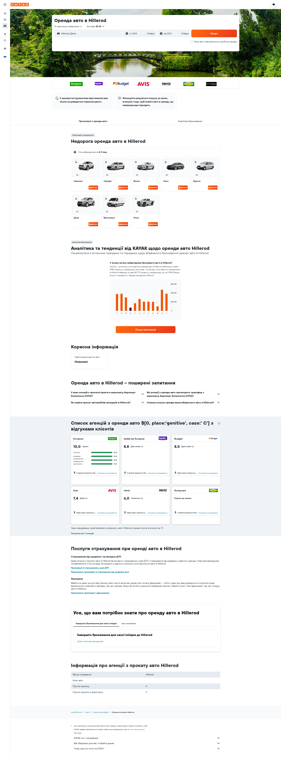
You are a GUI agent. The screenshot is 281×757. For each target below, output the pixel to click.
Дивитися (93, 187)
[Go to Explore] (5, 34)
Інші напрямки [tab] (128, 623)
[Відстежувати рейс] (5, 40)
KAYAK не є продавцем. (86, 737)
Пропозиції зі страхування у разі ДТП (90, 568)
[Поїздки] (5, 49)
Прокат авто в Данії (101, 712)
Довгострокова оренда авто (90, 641)
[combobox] (68, 26)
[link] (145, 329)
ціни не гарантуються (135, 729)
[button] (5, 4)
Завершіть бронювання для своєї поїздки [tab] (96, 623)
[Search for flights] (5, 13)
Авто (88, 712)
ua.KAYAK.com (76, 712)
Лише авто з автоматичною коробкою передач (215, 41)
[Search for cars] (5, 26)
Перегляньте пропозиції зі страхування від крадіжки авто (100, 572)
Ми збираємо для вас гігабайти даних (94, 743)
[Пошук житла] (5, 20)
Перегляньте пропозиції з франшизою (90, 593)
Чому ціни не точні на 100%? (89, 748)
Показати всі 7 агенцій (82, 533)
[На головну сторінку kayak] (20, 4)
